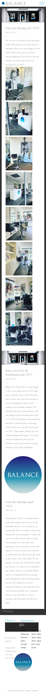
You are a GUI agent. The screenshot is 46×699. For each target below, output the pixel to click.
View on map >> (10, 658)
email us (8, 641)
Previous (8, 611)
